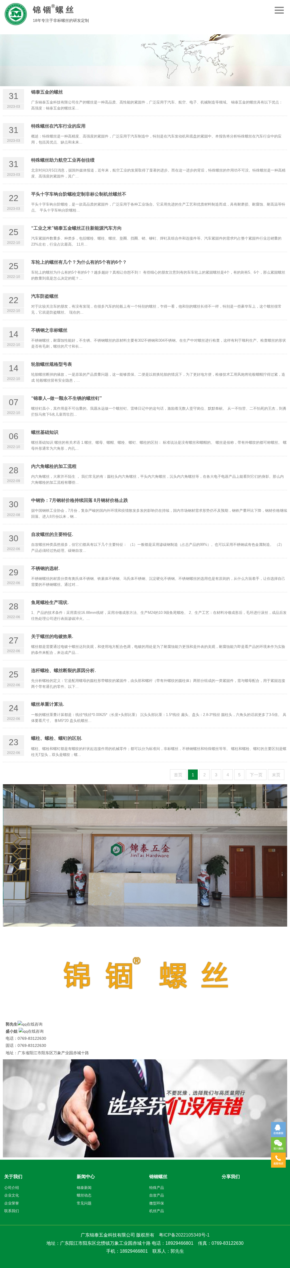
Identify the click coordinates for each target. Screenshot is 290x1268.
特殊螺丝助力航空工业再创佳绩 (63, 160)
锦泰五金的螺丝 (47, 92)
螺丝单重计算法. (47, 704)
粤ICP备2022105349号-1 (184, 1235)
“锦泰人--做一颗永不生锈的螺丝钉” (66, 398)
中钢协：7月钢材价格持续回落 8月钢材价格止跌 (79, 500)
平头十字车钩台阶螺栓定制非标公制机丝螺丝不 (78, 194)
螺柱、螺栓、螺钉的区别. (56, 738)
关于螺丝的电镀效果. (52, 636)
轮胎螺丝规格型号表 (51, 364)
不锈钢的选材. (45, 568)
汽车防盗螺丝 (44, 296)
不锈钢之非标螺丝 (49, 330)
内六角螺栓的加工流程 (53, 466)
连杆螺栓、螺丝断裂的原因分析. (63, 670)
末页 (276, 774)
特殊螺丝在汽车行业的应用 (58, 126)
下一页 (256, 774)
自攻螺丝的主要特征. (52, 534)
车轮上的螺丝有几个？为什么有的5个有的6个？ (79, 262)
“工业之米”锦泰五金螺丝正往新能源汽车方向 (76, 228)
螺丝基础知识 (44, 432)
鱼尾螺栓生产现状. (50, 602)
